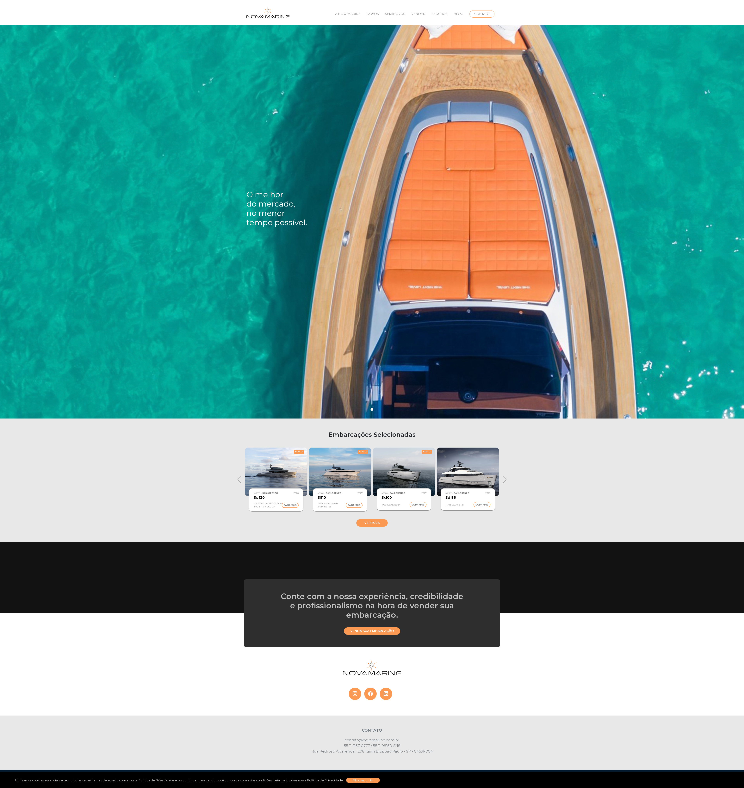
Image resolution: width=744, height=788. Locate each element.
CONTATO (482, 14)
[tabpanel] (372, 209)
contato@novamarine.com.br (372, 740)
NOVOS (373, 14)
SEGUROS (439, 14)
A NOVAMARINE (348, 14)
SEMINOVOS (395, 14)
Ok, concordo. (363, 780)
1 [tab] (372, 409)
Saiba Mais (290, 505)
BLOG (458, 14)
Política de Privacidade (325, 780)
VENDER (418, 14)
